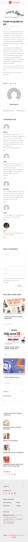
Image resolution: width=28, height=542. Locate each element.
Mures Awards (7, 502)
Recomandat (19, 313)
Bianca (5, 132)
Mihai (6, 27)
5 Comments (8, 29)
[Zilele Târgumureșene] (14, 366)
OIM (5, 535)
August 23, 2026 (8, 324)
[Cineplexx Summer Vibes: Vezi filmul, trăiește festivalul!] (14, 460)
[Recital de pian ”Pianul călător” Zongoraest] (14, 336)
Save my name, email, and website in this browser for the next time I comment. (13, 280)
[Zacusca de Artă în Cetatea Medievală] (14, 306)
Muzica (14, 313)
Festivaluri (15, 374)
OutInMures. (13, 535)
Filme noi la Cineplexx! (10, 440)
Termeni (18, 505)
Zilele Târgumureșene (12, 377)
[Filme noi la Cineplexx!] (14, 436)
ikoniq (14, 537)
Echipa (18, 502)
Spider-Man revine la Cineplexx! (13, 452)
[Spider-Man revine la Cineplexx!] (14, 448)
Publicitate (6, 505)
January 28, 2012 (12, 27)
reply (5, 150)
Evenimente (15, 17)
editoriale (8, 17)
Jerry (5, 230)
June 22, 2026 (7, 354)
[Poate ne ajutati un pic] (14, 95)
